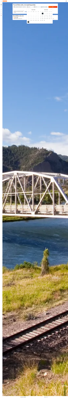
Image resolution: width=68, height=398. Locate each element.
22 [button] (42, 18)
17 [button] (28, 18)
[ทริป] (1, 13)
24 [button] (28, 20)
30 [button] (38, 20)
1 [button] (42, 13)
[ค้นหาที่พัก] (1, 4)
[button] (1, 1)
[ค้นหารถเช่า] (1, 6)
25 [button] (47, 18)
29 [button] (42, 20)
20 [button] (33, 18)
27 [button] (33, 20)
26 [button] (31, 20)
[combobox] (20, 6)
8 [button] (42, 15)
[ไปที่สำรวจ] (1, 9)
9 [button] (38, 15)
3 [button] (28, 15)
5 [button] (49, 13)
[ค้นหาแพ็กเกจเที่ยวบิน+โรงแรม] (1, 7)
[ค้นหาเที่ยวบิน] (1, 3)
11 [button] (47, 15)
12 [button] (49, 15)
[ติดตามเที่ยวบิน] (1, 11)
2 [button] (38, 13)
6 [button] (33, 15)
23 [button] (38, 18)
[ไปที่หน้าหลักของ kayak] (5, 1)
